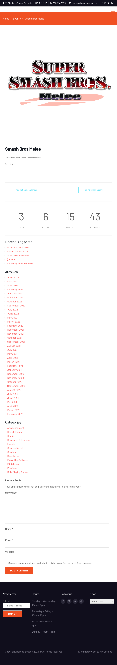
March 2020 (13, 409)
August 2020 (14, 389)
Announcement (15, 427)
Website (9, 551)
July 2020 (12, 393)
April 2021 (12, 357)
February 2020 (15, 413)
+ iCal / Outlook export (93, 190)
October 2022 (14, 301)
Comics (11, 435)
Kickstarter (13, 456)
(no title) (11, 259)
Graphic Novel (15, 448)
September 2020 (16, 385)
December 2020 (15, 373)
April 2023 (12, 285)
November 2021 (15, 333)
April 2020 (12, 405)
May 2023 (12, 281)
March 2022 (13, 321)
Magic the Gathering (18, 460)
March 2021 (13, 361)
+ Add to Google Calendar (25, 190)
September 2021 (16, 341)
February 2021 (15, 365)
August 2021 (14, 345)
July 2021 (12, 349)
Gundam (11, 452)
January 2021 (14, 369)
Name (9, 528)
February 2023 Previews (20, 263)
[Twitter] (75, 601)
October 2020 (14, 381)
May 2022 (12, 317)
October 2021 (14, 337)
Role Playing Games (17, 472)
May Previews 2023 (17, 251)
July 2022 (12, 309)
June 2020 (13, 397)
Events (11, 443)
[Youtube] (81, 601)
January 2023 (14, 293)
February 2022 (15, 325)
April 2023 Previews (18, 255)
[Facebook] (63, 601)
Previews (12, 468)
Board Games (14, 431)
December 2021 (15, 329)
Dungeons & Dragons (18, 439)
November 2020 (16, 377)
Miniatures (13, 464)
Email (9, 540)
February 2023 (15, 289)
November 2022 (15, 297)
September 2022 (16, 305)
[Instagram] (69, 601)
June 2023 (13, 277)
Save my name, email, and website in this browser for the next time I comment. (51, 563)
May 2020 (12, 401)
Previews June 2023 (18, 247)
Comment (11, 492)
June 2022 (13, 313)
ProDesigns (106, 651)
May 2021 (12, 353)
